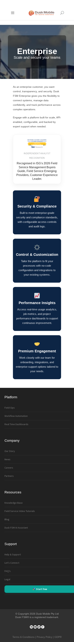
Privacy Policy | (45, 637)
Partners (9, 476)
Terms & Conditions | (24, 637)
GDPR (58, 637)
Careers (8, 467)
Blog (6, 519)
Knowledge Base (13, 502)
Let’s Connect (11, 562)
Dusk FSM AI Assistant (16, 527)
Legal (7, 579)
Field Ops (9, 407)
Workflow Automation (16, 416)
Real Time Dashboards (16, 424)
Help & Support (12, 554)
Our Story (9, 451)
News (7, 459)
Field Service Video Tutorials (19, 511)
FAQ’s (7, 571)
